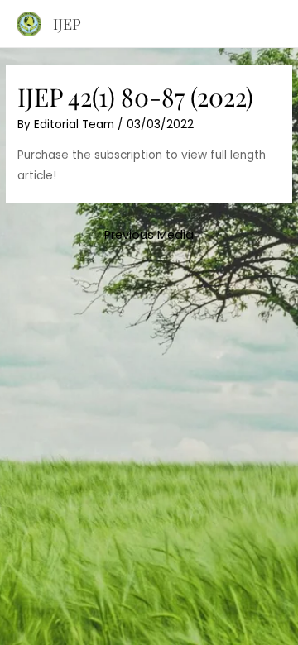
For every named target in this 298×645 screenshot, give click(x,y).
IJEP (67, 23)
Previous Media (149, 235)
